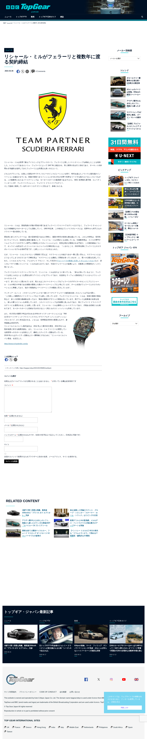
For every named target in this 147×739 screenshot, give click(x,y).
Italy (62, 727)
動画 (32, 17)
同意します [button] (124, 707)
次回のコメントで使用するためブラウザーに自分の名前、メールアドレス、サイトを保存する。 (41, 457)
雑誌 (62, 17)
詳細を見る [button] (115, 702)
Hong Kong (41, 727)
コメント (8, 385)
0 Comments (40, 71)
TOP (4, 23)
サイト (6, 444)
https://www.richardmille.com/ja (16, 344)
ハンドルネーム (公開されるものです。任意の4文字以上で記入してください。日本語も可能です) (42, 435)
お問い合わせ (75, 692)
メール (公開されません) (14, 425)
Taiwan (9, 732)
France (17, 727)
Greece (28, 727)
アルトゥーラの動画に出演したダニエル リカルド (76, 261)
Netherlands (88, 727)
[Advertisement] (73, 34)
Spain (130, 727)
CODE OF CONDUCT (48, 692)
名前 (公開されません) (13, 416)
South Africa (117, 727)
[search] (142, 16)
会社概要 (63, 692)
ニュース (8, 17)
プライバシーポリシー (27, 692)
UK (8, 727)
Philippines (103, 727)
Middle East (73, 727)
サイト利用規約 (10, 692)
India (53, 727)
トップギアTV (21, 17)
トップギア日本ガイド (47, 17)
